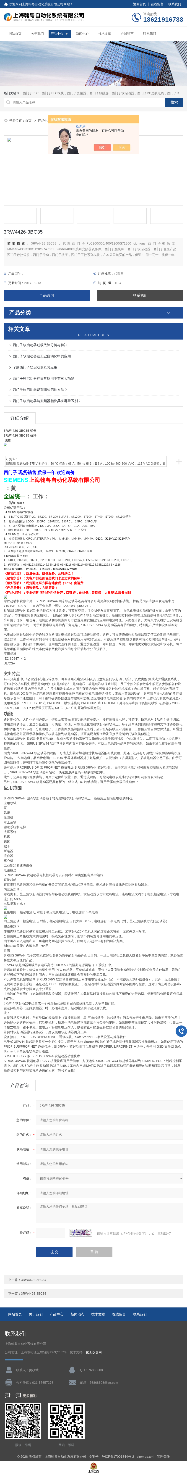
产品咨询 (46, 295)
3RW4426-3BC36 (33, 1293)
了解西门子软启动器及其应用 (35, 367)
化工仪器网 (94, 1352)
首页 (28, 120)
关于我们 (37, 33)
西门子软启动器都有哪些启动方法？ (40, 390)
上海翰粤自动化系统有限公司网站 (46, 4)
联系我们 (174, 4)
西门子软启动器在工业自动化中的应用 (42, 356)
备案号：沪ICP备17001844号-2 (111, 1456)
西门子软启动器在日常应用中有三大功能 (43, 378)
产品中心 (57, 33)
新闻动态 (77, 1314)
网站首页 (15, 33)
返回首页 (139, 4)
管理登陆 (163, 1456)
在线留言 (157, 4)
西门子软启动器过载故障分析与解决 (40, 345)
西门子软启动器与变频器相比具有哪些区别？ (47, 401)
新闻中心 (82, 33)
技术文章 (104, 33)
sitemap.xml (145, 1456)
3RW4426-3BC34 (33, 1280)
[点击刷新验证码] (81, 1233)
